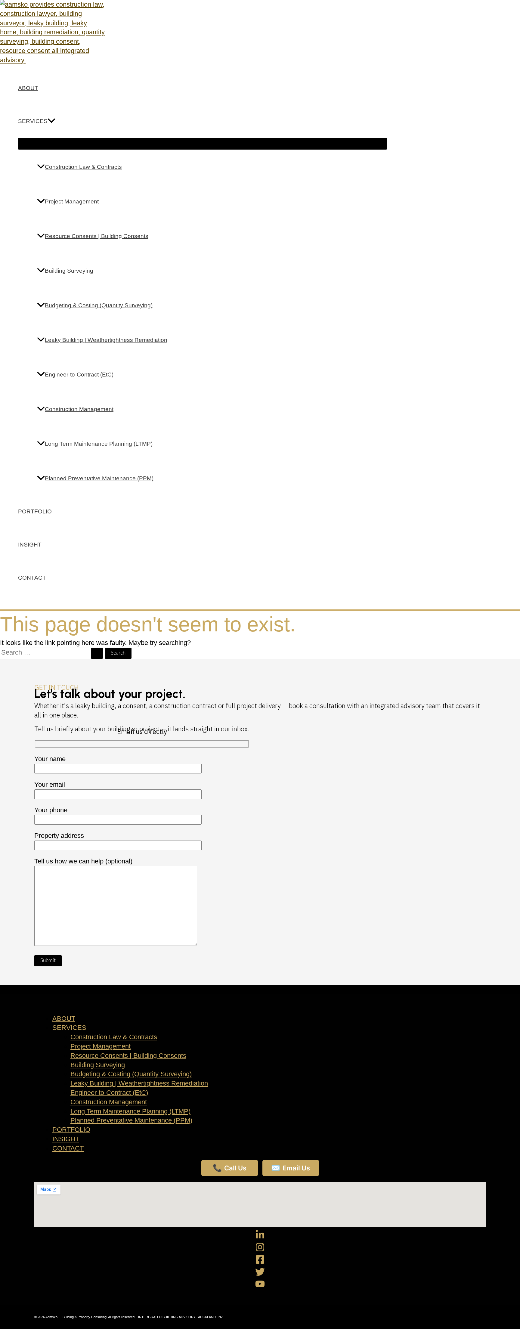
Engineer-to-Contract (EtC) (79, 374)
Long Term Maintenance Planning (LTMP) (99, 444)
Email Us (290, 1167)
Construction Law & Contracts (83, 167)
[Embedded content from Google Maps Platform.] (260, 1204)
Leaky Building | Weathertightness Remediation (106, 340)
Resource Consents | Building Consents (96, 236)
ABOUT (28, 88)
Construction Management (79, 409)
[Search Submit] (97, 653)
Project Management (72, 201)
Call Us (229, 1167)
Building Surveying (69, 271)
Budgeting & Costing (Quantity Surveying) (99, 305)
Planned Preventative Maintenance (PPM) (99, 478)
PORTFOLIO (35, 511)
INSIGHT (30, 544)
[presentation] (51, 121)
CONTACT (32, 578)
